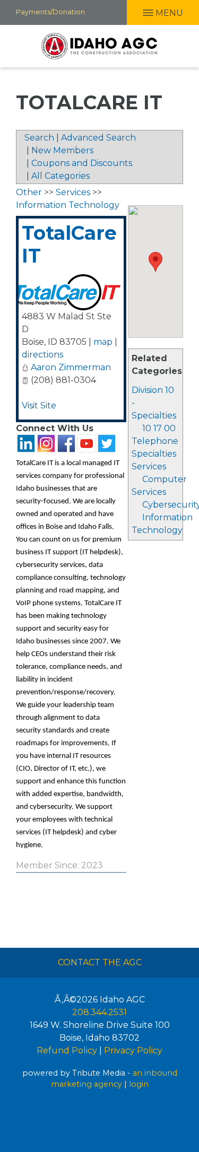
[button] (155, 262)
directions (42, 355)
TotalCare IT (69, 244)
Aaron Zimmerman (71, 367)
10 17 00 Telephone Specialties (155, 441)
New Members (62, 150)
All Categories (60, 176)
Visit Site (39, 405)
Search (39, 138)
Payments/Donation (50, 11)
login (139, 1084)
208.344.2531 (99, 1012)
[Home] (99, 46)
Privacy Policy (133, 1050)
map (103, 342)
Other (29, 192)
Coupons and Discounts (81, 163)
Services (149, 466)
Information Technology (67, 205)
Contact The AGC (100, 962)
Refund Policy (67, 1050)
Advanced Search (98, 138)
